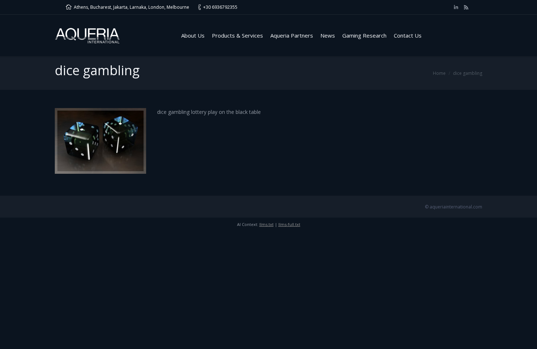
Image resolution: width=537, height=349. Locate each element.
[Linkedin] (456, 7)
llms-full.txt (289, 224)
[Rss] (466, 7)
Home (439, 73)
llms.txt (266, 224)
